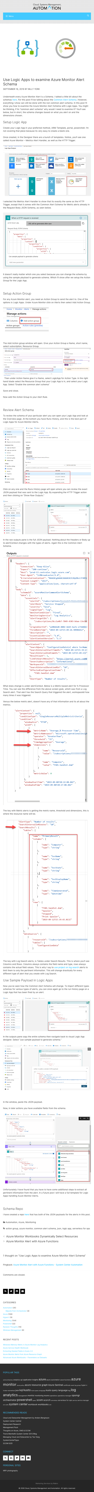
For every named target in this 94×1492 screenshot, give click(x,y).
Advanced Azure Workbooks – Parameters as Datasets (25, 1357)
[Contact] (22, 1291)
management (22, 1396)
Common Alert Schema (65, 100)
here (14, 100)
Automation (11, 1222)
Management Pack (10, 1427)
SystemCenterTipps (11, 1440)
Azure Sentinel (55, 1385)
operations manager (64, 1396)
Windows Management (12, 1330)
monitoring (39, 1396)
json (59, 1228)
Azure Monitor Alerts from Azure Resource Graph (22, 1354)
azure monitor (26, 1228)
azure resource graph (36, 1385)
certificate (66, 1385)
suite (6, 1405)
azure (42, 1379)
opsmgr (76, 1395)
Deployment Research (12, 1424)
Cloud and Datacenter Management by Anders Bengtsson (26, 1418)
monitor (31, 1395)
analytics (16, 1380)
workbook (32, 1404)
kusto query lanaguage (38, 1390)
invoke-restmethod (9, 1390)
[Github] (17, 1291)
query (34, 1400)
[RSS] (5, 1291)
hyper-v (84, 1385)
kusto (27, 1390)
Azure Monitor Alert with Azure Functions (32, 1241)
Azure (21, 1222)
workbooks (43, 1404)
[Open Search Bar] (88, 16)
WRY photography (10, 1471)
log (69, 1390)
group (79, 1385)
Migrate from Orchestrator (16, 1311)
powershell (24, 1400)
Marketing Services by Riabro (47, 1483)
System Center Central (12, 1421)
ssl (4, 1405)
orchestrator (10, 1400)
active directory (8, 1380)
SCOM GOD (7, 1443)
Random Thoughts (10, 1327)
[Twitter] (11, 1291)
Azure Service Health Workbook (15, 1348)
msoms (46, 1396)
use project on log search (66, 967)
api (21, 1380)
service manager (83, 1400)
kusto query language (57, 1390)
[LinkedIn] (11, 1458)
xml (50, 1405)
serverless (54, 1400)
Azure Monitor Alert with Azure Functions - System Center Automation (47, 1265)
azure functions (65, 1380)
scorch (47, 1400)
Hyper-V (6, 1317)
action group (12, 1228)
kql (21, 1390)
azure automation (53, 1380)
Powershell (7, 1324)
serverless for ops (81, 1228)
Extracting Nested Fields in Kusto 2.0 (18, 1351)
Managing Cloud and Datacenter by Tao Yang (21, 1437)
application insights (30, 1380)
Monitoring (30, 1222)
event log (74, 1385)
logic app (66, 1228)
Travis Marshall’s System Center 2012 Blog (20, 1434)
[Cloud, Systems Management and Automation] (47, 7)
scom (40, 1399)
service (74, 1400)
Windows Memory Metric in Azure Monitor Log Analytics (25, 1345)
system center (18, 1404)
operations (53, 1396)
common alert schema (45, 1228)
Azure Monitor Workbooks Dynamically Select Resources (42, 1236)
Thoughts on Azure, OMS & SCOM (16, 1430)
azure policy (20, 1385)
